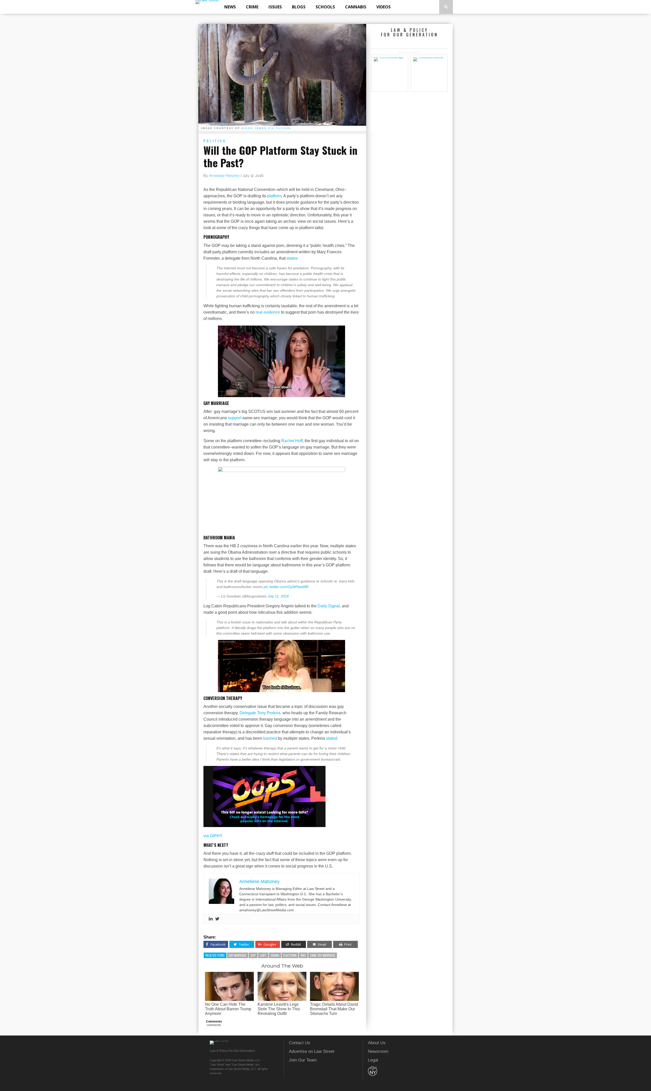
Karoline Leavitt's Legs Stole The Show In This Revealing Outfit (279, 1009)
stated (331, 738)
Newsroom (378, 1051)
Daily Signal (329, 606)
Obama (275, 955)
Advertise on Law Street (311, 1051)
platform (274, 196)
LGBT (263, 955)
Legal (373, 1060)
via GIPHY (213, 836)
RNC (303, 955)
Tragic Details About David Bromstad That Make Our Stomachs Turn (334, 1009)
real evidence (268, 312)
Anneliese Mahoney (224, 176)
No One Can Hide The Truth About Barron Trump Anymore (228, 1009)
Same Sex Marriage (322, 955)
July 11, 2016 (278, 596)
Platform (290, 955)
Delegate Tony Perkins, (261, 713)
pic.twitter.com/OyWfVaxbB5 (286, 587)
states (292, 258)
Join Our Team (303, 1060)
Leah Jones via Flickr (266, 128)
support (234, 418)
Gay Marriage (237, 955)
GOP (253, 955)
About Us (377, 1042)
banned (270, 738)
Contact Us (299, 1042)
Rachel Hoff (292, 441)
